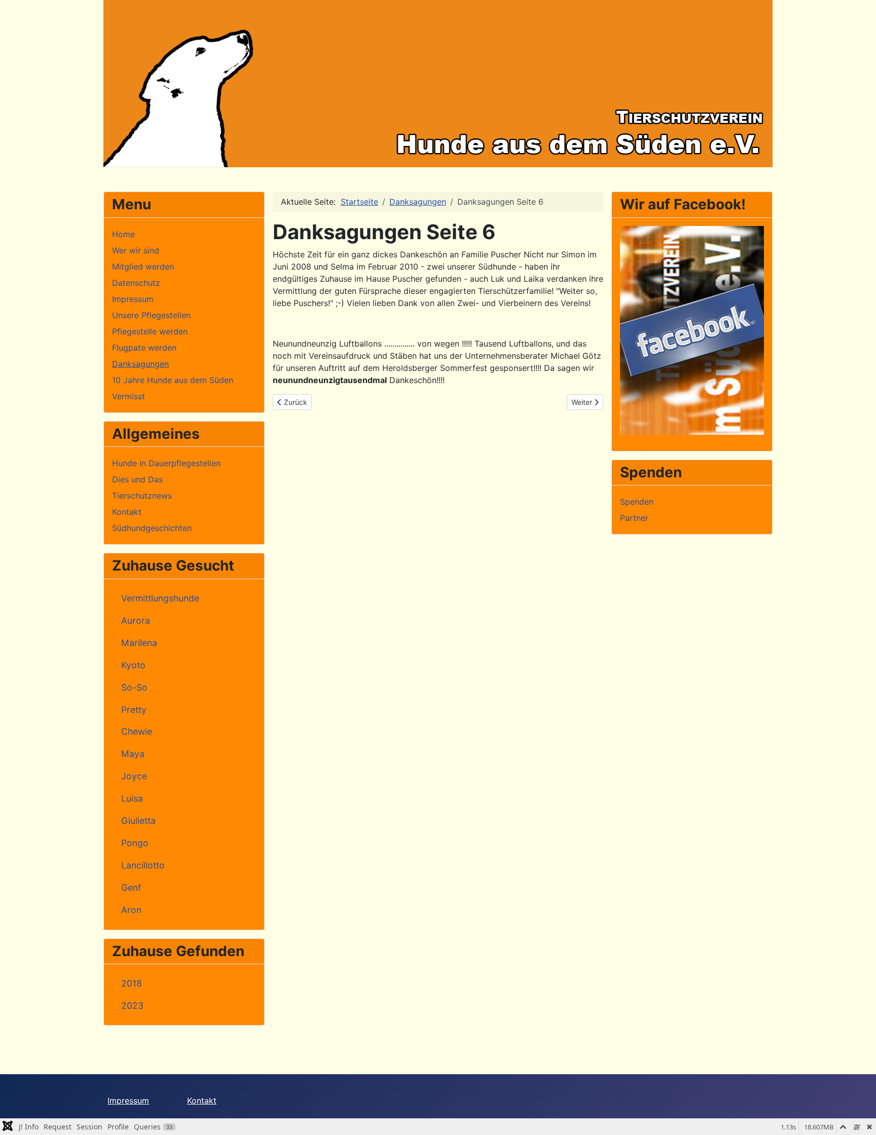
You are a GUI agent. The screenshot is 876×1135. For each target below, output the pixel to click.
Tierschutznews (142, 495)
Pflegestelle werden (150, 331)
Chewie (136, 731)
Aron (131, 909)
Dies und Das (137, 479)
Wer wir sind (135, 250)
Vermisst (128, 396)
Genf (131, 887)
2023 (132, 1005)
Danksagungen (140, 364)
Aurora (135, 620)
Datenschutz (136, 283)
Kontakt (126, 512)
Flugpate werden (144, 348)
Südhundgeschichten (152, 528)
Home (123, 234)
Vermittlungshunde (160, 598)
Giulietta (138, 820)
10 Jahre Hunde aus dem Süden (172, 380)
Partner (634, 518)
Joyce (134, 776)
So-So (134, 687)
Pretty (134, 709)
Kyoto (133, 665)
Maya (132, 753)
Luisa (132, 798)
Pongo (135, 843)
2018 (131, 983)
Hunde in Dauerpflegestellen (166, 463)
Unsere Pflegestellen (151, 315)
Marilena (139, 642)
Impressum (133, 299)
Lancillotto (143, 865)
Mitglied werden (143, 266)
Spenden (636, 502)
